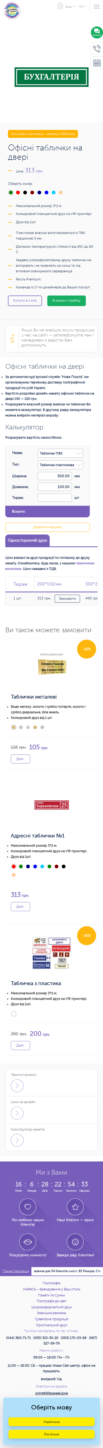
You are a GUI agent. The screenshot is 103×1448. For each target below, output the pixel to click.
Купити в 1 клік (25, 300)
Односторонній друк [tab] (27, 540)
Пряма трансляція (16, 1271)
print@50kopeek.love (51, 1393)
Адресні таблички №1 (37, 836)
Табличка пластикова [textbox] (57, 465)
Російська (51, 1434)
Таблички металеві (34, 697)
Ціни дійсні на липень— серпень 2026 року (43, 134)
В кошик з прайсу (67, 300)
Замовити (67, 599)
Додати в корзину (47, 527)
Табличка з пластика (36, 983)
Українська (52, 1422)
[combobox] (60, 453)
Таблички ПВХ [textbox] (51, 453)
